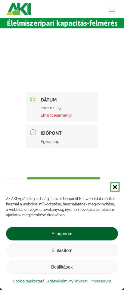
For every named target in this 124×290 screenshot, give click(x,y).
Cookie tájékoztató (28, 281)
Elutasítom (62, 250)
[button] (115, 187)
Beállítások (62, 266)
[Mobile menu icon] (112, 9)
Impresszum (101, 281)
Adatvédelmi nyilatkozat (67, 281)
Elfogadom (62, 233)
